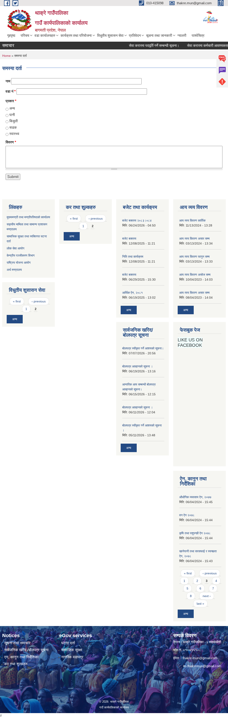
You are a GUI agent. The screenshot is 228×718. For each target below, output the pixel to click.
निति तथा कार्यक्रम (132, 256)
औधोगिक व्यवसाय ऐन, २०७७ (195, 497)
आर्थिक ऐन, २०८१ (132, 292)
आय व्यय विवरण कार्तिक (192, 220)
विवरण (11, 142)
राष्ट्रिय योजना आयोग (19, 262)
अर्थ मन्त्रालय (14, 269)
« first (17, 301)
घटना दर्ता (68, 643)
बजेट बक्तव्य (129, 238)
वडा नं (11, 91)
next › (207, 596)
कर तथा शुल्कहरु (16, 664)
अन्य (12, 108)
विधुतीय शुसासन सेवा (110, 35)
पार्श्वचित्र (198, 35)
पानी (12, 115)
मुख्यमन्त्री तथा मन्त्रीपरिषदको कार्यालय (28, 217)
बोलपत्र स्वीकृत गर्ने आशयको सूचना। (143, 348)
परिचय (25, 35)
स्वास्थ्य (14, 134)
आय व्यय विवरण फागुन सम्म (194, 256)
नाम (8, 81)
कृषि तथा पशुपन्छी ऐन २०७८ (195, 533)
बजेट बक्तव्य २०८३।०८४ (137, 220)
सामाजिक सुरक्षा (71, 650)
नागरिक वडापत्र (72, 657)
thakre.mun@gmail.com (200, 658)
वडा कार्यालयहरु (45, 35)
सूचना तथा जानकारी (159, 35)
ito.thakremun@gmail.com (202, 666)
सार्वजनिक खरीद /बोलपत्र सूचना (26, 650)
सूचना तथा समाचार (17, 643)
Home (6, 55)
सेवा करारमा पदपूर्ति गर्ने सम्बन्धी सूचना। (147, 45)
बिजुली (13, 121)
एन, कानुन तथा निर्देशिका (21, 657)
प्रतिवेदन (135, 35)
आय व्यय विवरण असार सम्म (194, 238)
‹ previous (39, 301)
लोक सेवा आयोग (16, 248)
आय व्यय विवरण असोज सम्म (194, 274)
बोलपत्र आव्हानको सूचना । (137, 366)
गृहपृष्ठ (11, 35)
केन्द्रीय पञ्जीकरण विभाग (21, 255)
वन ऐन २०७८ (187, 515)
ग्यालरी (181, 35)
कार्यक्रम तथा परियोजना (76, 35)
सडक (13, 127)
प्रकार (11, 101)
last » (200, 603)
